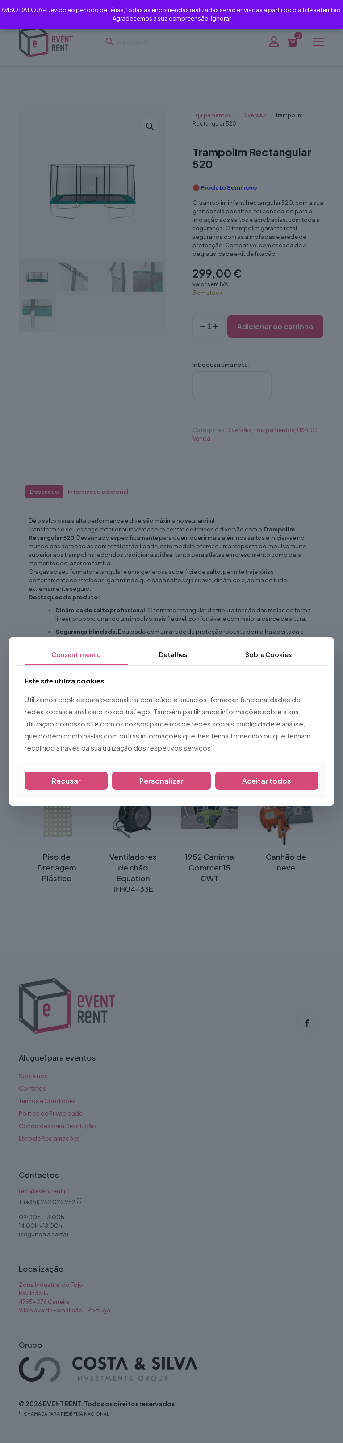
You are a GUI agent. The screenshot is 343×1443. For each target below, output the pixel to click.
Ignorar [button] (221, 18)
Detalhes (173, 654)
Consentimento (76, 654)
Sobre (268, 654)
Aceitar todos (266, 780)
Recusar (66, 780)
